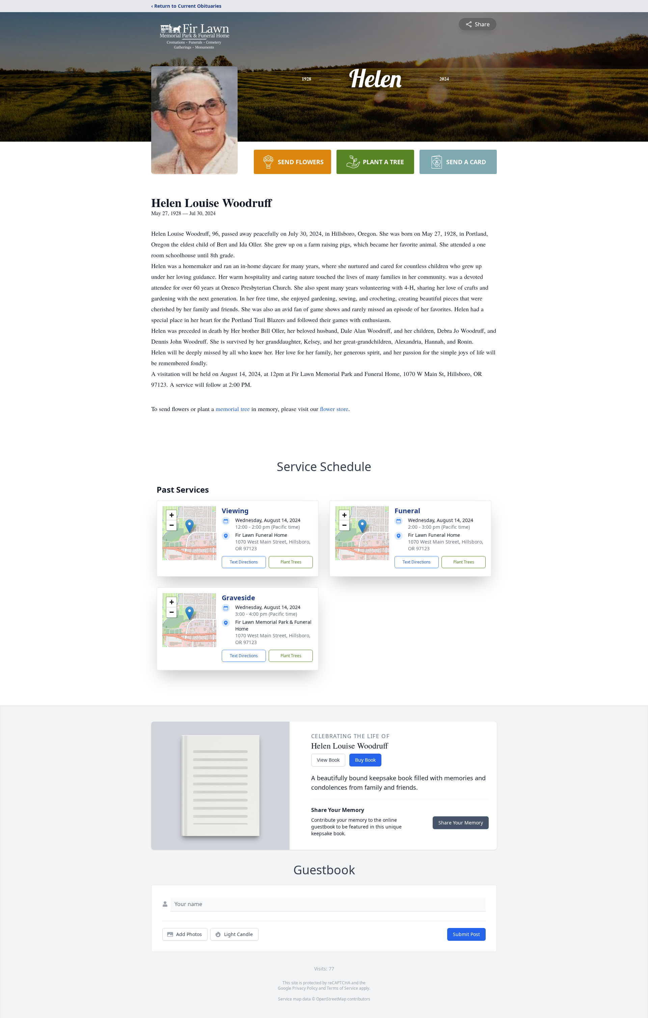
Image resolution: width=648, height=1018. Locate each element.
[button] (189, 526)
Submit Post (466, 934)
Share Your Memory (460, 822)
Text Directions (244, 562)
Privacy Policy (305, 988)
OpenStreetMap (331, 999)
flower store (334, 409)
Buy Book (365, 760)
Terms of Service (342, 988)
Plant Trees (290, 562)
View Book (328, 760)
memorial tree (233, 409)
